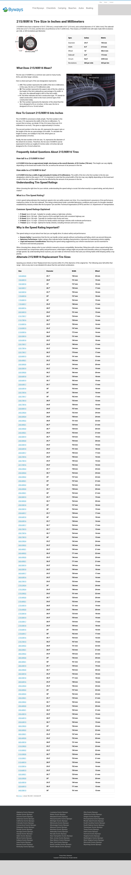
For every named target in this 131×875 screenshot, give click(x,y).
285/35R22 (22, 654)
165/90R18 (22, 292)
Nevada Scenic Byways (58, 834)
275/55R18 (22, 626)
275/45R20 (22, 610)
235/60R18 (22, 376)
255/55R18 (22, 505)
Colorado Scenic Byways (25, 823)
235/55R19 (22, 368)
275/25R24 (22, 589)
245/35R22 (22, 421)
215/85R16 (22, 332)
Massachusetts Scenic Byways (61, 819)
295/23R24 (22, 686)
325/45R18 (22, 782)
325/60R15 (22, 786)
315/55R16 (22, 766)
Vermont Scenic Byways (92, 834)
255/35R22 (22, 477)
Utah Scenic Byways (91, 831)
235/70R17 (22, 397)
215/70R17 (22, 316)
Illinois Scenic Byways (24, 838)
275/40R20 (22, 597)
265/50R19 (22, 565)
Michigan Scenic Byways (59, 821)
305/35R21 (22, 734)
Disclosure (69, 855)
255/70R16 (22, 533)
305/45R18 (22, 742)
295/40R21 (22, 710)
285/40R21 (22, 662)
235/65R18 (22, 388)
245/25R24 (22, 413)
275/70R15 (22, 642)
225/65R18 (22, 340)
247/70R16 (22, 465)
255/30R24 (22, 473)
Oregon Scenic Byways (92, 816)
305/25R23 (22, 726)
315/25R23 (22, 746)
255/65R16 (22, 521)
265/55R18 (22, 569)
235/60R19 (22, 380)
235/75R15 (22, 401)
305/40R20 (22, 738)
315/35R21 (22, 758)
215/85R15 (22, 328)
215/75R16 (22, 320)
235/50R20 (22, 364)
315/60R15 (22, 770)
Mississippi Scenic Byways (59, 825)
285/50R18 (22, 674)
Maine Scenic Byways (58, 814)
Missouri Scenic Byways (58, 827)
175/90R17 (22, 304)
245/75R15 (22, 461)
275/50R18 (22, 614)
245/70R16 (22, 457)
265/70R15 (22, 581)
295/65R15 (22, 722)
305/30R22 (22, 730)
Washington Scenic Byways (93, 838)
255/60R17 (22, 513)
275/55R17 (22, 622)
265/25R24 (22, 541)
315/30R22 (22, 750)
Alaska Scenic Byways (24, 814)
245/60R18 (22, 449)
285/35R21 (22, 650)
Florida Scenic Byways (24, 829)
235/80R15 (22, 409)
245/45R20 (22, 429)
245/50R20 (22, 441)
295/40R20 (22, 706)
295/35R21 (22, 698)
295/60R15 (22, 718)
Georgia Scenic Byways (24, 831)
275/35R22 (22, 593)
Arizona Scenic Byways (24, 816)
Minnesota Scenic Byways (59, 823)
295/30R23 (22, 694)
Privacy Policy (62, 855)
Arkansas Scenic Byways (25, 819)
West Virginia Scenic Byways (94, 840)
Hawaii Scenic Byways (24, 834)
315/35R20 (22, 754)
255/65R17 (22, 525)
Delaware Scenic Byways (25, 827)
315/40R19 (22, 762)
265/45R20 (22, 557)
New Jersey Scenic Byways (60, 838)
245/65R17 (22, 453)
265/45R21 (22, 561)
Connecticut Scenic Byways (26, 825)
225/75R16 (22, 348)
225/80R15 (22, 356)
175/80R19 (22, 300)
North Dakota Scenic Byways (60, 846)
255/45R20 (22, 489)
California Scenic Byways (25, 821)
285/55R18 (22, 678)
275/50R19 (22, 618)
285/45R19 (22, 666)
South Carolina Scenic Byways (94, 823)
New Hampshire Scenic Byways (61, 836)
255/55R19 (22, 509)
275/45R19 (22, 606)
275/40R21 (22, 602)
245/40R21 (22, 425)
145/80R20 (22, 276)
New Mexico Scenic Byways (60, 840)
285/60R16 (22, 682)
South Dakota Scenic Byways (94, 825)
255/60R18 (22, 517)
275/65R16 (22, 638)
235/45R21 (22, 360)
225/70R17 (22, 344)
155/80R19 (22, 280)
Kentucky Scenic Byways (25, 846)
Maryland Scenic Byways (59, 816)
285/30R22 (22, 646)
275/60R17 (22, 634)
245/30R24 (22, 417)
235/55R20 (22, 372)
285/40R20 (22, 658)
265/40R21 (22, 549)
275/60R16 (22, 630)
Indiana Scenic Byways (24, 840)
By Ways (20, 796)
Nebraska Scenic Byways (59, 831)
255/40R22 (22, 485)
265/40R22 (22, 553)
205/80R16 (22, 308)
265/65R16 (22, 577)
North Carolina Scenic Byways (60, 844)
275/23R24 (22, 585)
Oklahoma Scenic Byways (93, 814)
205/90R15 (22, 312)
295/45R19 (22, 714)
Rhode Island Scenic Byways (94, 821)
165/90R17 (22, 288)
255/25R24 (22, 469)
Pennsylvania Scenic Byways (94, 819)
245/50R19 (22, 437)
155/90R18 (22, 284)
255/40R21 (22, 481)
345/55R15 (22, 790)
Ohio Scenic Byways (91, 812)
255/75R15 (22, 537)
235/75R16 (22, 405)
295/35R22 (22, 702)
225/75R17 (22, 352)
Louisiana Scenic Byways (59, 812)
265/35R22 (22, 545)
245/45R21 (22, 433)
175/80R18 (22, 296)
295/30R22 (22, 690)
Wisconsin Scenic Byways (93, 842)
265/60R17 (22, 573)
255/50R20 (22, 501)
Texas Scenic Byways (91, 829)
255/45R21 (22, 493)
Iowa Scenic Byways (23, 842)
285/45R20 (22, 670)
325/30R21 (22, 774)
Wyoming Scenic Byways (92, 844)
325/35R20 (22, 778)
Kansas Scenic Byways (24, 844)
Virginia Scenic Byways (92, 836)
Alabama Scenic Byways (25, 812)
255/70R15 (22, 529)
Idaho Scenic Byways (23, 836)
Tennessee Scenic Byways (93, 827)
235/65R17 (22, 384)
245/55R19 (22, 445)
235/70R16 (22, 393)
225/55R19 (22, 336)
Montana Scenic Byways (58, 829)
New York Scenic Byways (59, 842)
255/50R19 (22, 497)
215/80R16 (22, 324)
